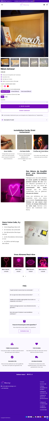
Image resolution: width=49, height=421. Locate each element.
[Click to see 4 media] (34, 62)
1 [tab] (23, 276)
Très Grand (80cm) (26, 91)
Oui (6, 96)
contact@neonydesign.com (8, 386)
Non (2, 96)
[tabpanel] (6, 265)
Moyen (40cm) (5, 91)
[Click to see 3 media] (24, 62)
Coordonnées (43, 409)
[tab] (24, 120)
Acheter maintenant (24, 110)
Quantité (3, 100)
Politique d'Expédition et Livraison (43, 387)
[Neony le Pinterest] (2, 1)
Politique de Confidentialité (43, 403)
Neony (9, 417)
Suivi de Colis (43, 384)
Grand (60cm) (15, 91)
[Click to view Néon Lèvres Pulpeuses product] (30, 262)
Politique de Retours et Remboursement (44, 398)
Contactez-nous (24, 331)
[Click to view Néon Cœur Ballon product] (6, 262)
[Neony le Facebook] (1, 1)
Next (46, 33)
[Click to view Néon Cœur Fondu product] (43, 262)
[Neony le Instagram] (4, 1)
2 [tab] (25, 276)
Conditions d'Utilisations (43, 406)
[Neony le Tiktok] (5, 1)
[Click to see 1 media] (5, 62)
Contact (42, 382)
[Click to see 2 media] (14, 62)
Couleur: (8, 84)
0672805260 (4, 388)
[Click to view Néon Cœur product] (18, 262)
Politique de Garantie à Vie (43, 392)
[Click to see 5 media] (44, 62)
